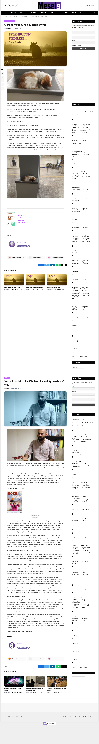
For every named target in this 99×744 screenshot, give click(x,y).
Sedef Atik (74, 298)
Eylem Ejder (84, 171)
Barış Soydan (7, 28)
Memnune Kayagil (86, 241)
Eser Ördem (74, 178)
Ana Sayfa (14, 12)
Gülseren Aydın (85, 198)
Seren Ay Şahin (86, 295)
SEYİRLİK (43, 12)
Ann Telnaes (84, 132)
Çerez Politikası (64, 716)
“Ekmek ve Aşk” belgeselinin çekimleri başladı (56, 689)
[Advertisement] (83, 76)
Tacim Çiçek (74, 306)
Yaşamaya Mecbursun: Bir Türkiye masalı (12, 689)
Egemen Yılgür (75, 173)
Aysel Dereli (74, 132)
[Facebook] (2, 73)
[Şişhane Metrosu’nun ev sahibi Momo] (35, 48)
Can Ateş (84, 152)
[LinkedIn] (2, 80)
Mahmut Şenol (84, 235)
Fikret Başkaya (75, 186)
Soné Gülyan (75, 287)
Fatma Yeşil (84, 191)
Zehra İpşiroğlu (75, 341)
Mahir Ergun (86, 239)
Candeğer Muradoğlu (77, 151)
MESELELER (23, 12)
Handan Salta (75, 208)
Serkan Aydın (84, 287)
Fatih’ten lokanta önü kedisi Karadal (34, 287)
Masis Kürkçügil (75, 239)
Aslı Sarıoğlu (74, 124)
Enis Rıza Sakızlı (86, 176)
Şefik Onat (74, 356)
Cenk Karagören (87, 154)
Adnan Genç (74, 125)
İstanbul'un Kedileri (9, 20)
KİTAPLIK (34, 12)
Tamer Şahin (74, 309)
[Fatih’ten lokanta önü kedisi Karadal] (35, 279)
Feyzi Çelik (85, 189)
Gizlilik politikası (77, 45)
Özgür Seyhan (85, 260)
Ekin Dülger (85, 173)
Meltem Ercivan (75, 238)
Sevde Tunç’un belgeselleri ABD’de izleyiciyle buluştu (34, 689)
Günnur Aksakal (75, 200)
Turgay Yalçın (75, 308)
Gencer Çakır (75, 198)
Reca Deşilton (75, 279)
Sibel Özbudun (85, 290)
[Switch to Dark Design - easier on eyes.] (92, 12)
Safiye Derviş (75, 290)
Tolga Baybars (84, 306)
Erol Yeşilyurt (86, 175)
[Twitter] (2, 77)
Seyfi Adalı (74, 288)
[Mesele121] (49, 5)
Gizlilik (84, 716)
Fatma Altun (85, 186)
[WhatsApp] (2, 88)
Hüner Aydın (85, 208)
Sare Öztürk (84, 296)
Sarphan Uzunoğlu (76, 292)
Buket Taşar (84, 140)
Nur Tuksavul (85, 251)
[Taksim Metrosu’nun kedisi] (57, 279)
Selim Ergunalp (75, 293)
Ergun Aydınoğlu (75, 175)
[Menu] (5, 12)
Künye (80, 716)
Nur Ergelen (74, 252)
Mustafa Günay (86, 236)
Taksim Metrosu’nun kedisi (53, 287)
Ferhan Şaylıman (76, 189)
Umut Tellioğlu (75, 317)
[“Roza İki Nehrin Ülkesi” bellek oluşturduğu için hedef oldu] (35, 408)
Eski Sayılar (82, 12)
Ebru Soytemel (75, 176)
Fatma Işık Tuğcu (76, 187)
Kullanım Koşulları (73, 716)
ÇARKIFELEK (54, 12)
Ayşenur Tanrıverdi (85, 124)
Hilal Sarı (85, 209)
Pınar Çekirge (75, 271)
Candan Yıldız (75, 152)
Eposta (73, 40)
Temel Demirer (85, 308)
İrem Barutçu (75, 348)
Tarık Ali (83, 309)
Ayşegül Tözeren (75, 129)
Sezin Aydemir (86, 293)
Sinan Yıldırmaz (75, 295)
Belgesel (7, 377)
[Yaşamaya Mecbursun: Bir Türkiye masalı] (14, 681)
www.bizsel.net (21, 716)
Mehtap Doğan (86, 238)
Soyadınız (74, 35)
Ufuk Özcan (85, 317)
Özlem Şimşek (75, 262)
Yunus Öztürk (75, 333)
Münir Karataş (75, 236)
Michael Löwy (75, 243)
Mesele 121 (74, 235)
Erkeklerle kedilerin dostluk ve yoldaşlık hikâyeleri (21, 218)
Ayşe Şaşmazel (75, 127)
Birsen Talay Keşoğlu (76, 143)
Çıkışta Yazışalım (76, 156)
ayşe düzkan (83, 130)
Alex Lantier (85, 127)
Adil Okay (74, 130)
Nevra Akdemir (75, 251)
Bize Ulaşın (90, 716)
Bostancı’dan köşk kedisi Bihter (12, 287)
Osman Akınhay (75, 263)
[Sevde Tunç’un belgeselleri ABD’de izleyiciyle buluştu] (35, 681)
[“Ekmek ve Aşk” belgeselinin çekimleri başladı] (57, 681)
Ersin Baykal (74, 171)
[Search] (94, 12)
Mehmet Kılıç (75, 241)
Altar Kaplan (84, 125)
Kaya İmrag (85, 227)
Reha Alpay (84, 279)
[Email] (2, 84)
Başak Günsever (75, 141)
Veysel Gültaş (75, 325)
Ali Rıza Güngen (87, 129)
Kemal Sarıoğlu (75, 227)
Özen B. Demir (75, 260)
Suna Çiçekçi (75, 296)
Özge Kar (84, 262)
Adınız (73, 29)
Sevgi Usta (82, 288)
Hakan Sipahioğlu (76, 211)
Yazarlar (65, 12)
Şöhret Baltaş (83, 356)
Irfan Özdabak (75, 219)
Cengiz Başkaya (75, 154)
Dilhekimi (74, 164)
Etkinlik (73, 12)
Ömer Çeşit (85, 263)
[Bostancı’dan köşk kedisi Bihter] (14, 279)
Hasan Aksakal (75, 209)
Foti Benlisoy (75, 191)
